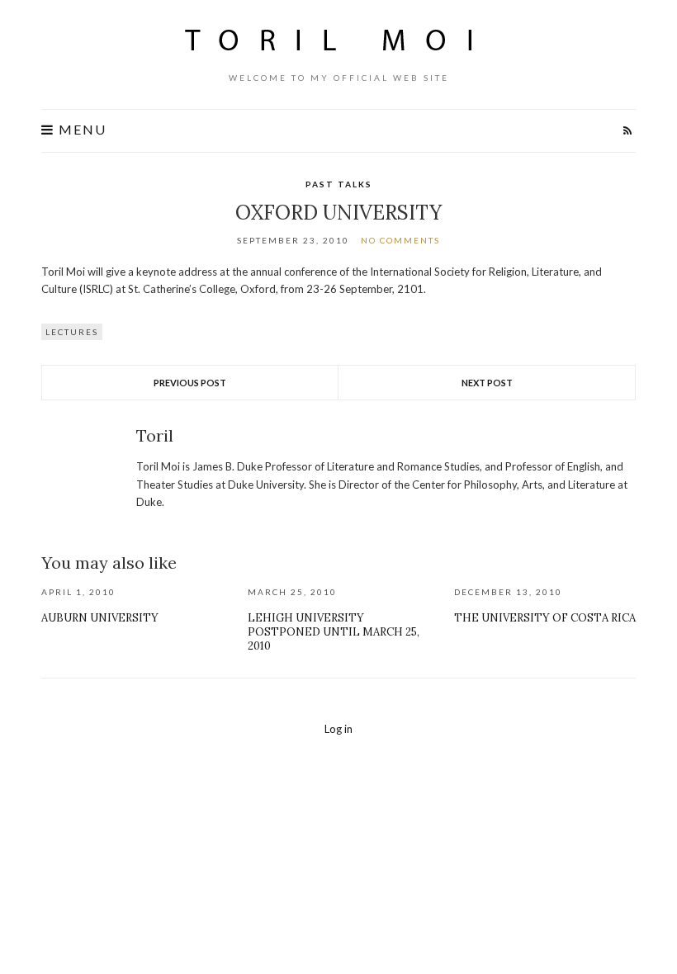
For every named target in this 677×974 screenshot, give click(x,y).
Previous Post (190, 382)
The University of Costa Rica (545, 618)
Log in (338, 728)
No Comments (400, 240)
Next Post (487, 382)
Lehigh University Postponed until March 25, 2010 (333, 632)
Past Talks (338, 184)
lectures (71, 332)
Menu (80, 129)
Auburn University (100, 618)
